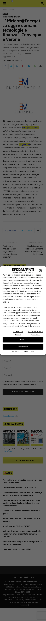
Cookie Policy (15, 351)
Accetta (23, 339)
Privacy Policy (29, 351)
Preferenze (23, 346)
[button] (40, 270)
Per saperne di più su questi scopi (35, 333)
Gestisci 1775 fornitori (18, 333)
